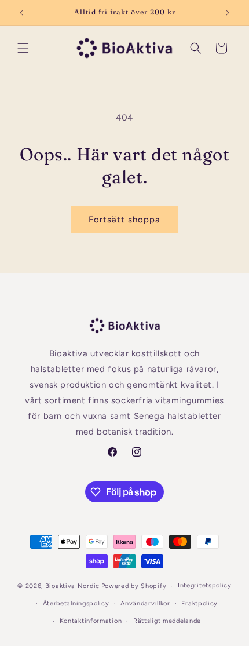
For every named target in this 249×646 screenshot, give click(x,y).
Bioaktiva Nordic (72, 586)
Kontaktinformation (91, 621)
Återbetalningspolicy (76, 603)
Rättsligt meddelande (167, 621)
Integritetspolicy (205, 585)
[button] (23, 48)
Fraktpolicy (199, 603)
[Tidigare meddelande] (21, 12)
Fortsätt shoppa (124, 219)
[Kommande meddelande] (227, 12)
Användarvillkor (145, 603)
